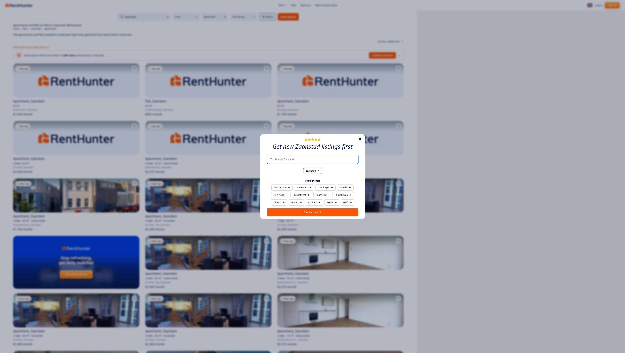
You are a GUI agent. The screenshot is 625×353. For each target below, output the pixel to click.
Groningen (324, 187)
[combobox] (315, 159)
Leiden (294, 202)
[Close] (360, 139)
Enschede (321, 194)
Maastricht (300, 194)
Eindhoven (342, 194)
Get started (311, 212)
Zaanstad (311, 170)
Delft (345, 202)
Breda (330, 202)
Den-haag (279, 194)
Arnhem (312, 202)
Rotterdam (302, 187)
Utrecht (343, 187)
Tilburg (277, 202)
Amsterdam (280, 187)
